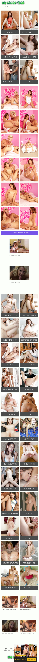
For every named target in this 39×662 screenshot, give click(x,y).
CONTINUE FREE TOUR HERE (19, 233)
